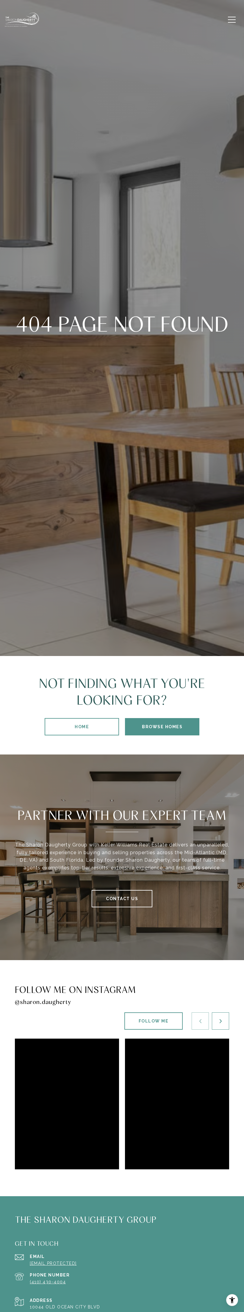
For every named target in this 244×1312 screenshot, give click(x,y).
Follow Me (154, 1021)
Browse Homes (162, 726)
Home (82, 726)
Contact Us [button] (122, 898)
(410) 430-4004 (48, 1281)
